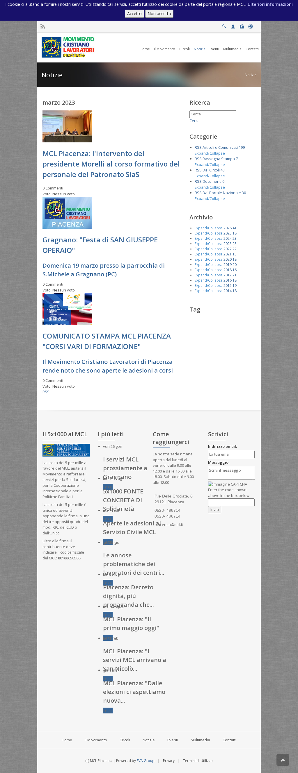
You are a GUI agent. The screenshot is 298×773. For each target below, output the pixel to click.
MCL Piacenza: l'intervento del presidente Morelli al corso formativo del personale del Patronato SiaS (111, 163)
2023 (228, 243)
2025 (228, 233)
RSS (45, 391)
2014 (228, 290)
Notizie (250, 74)
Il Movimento (96, 739)
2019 (228, 264)
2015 (228, 285)
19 (235, 285)
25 (235, 243)
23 (235, 238)
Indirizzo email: (222, 446)
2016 (228, 280)
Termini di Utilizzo (198, 760)
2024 (228, 238)
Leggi (107, 486)
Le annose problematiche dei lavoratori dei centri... (133, 564)
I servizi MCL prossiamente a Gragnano (125, 468)
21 (235, 275)
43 (223, 170)
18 (235, 233)
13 (235, 254)
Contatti (229, 739)
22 (235, 248)
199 (242, 147)
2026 (228, 228)
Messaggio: (218, 462)
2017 (228, 275)
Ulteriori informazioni (270, 4)
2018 (228, 269)
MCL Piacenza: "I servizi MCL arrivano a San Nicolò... (134, 659)
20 (235, 264)
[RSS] (42, 26)
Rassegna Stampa (219, 158)
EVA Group (146, 760)
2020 (228, 259)
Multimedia (200, 739)
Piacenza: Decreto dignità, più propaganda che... (128, 596)
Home (67, 739)
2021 (228, 254)
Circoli (125, 739)
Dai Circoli (211, 170)
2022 (228, 248)
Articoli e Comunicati (220, 147)
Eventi (172, 739)
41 (235, 228)
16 (235, 269)
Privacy (169, 760)
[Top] (282, 760)
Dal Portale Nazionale (222, 192)
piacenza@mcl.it (169, 524)
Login (241, 24)
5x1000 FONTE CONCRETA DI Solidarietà (123, 500)
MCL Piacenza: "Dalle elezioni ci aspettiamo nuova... (134, 691)
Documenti (212, 181)
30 (244, 192)
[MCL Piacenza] (68, 47)
